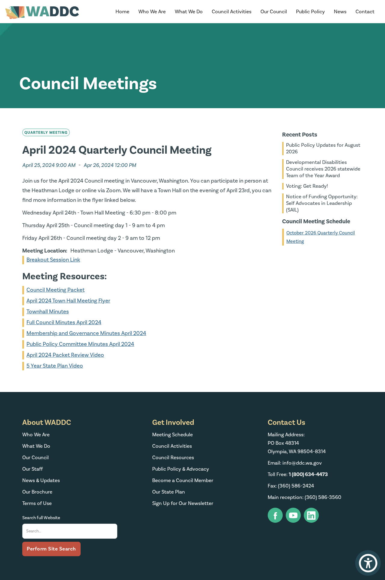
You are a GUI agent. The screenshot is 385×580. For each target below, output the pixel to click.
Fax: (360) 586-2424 (291, 486)
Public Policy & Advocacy (180, 469)
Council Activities (172, 446)
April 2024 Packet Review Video (65, 355)
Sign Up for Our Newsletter (182, 503)
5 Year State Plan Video (54, 365)
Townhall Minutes (47, 311)
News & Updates (41, 480)
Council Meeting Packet (55, 290)
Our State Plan (168, 492)
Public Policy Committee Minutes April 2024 (80, 344)
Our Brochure (37, 492)
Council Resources (173, 457)
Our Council (35, 457)
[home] (42, 12)
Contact (365, 11)
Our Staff (32, 469)
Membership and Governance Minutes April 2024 (86, 333)
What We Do (36, 446)
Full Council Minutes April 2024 (63, 322)
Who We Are (36, 434)
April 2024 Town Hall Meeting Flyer (68, 300)
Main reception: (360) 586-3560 (304, 497)
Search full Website (41, 518)
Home (122, 11)
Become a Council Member (182, 480)
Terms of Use (37, 503)
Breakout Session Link (53, 259)
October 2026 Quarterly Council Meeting (320, 237)
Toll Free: (298, 474)
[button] (152, 12)
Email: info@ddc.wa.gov (295, 463)
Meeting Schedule (172, 434)
